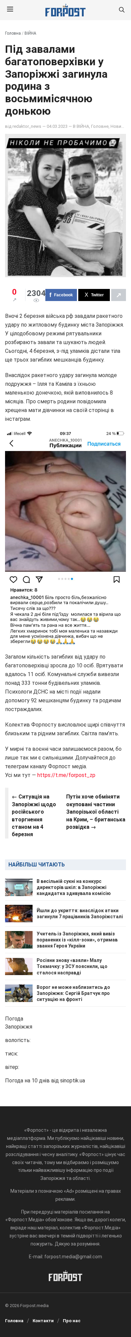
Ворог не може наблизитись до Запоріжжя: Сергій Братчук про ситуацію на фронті (73, 993)
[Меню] (10, 10)
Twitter (97, 295)
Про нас (72, 1320)
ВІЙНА (30, 33)
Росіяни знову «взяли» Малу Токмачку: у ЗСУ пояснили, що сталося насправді (72, 966)
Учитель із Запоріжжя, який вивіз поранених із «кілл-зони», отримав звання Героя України (77, 940)
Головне (99, 126)
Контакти (43, 1320)
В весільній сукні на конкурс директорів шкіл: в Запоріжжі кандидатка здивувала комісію (74, 887)
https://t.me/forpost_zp (65, 775)
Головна (13, 33)
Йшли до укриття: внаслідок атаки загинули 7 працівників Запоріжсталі (80, 913)
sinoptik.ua (72, 1080)
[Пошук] (121, 10)
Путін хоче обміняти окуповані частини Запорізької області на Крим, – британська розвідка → (95, 811)
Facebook (63, 295)
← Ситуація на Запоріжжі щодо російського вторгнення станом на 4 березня (34, 815)
